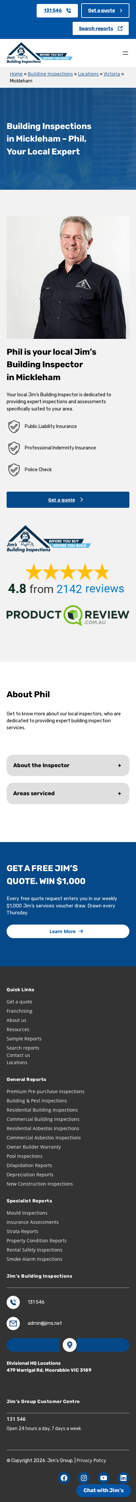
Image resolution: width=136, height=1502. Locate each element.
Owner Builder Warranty (34, 1147)
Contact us (18, 1055)
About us (16, 1020)
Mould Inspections (27, 1213)
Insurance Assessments (33, 1222)
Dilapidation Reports (29, 1165)
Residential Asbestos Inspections (43, 1128)
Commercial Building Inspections (43, 1119)
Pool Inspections (25, 1156)
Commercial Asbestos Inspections (44, 1137)
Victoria (112, 74)
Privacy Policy (91, 1460)
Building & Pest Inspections (37, 1100)
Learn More (63, 931)
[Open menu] (125, 53)
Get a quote (101, 10)
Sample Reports (24, 1038)
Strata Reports (22, 1231)
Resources (18, 1029)
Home (16, 74)
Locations (88, 74)
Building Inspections (50, 74)
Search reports (96, 28)
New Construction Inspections (40, 1184)
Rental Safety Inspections (34, 1250)
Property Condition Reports (37, 1240)
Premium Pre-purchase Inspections (46, 1091)
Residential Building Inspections (42, 1110)
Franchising (19, 1011)
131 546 (53, 10)
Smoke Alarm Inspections (34, 1259)
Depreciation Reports (30, 1174)
